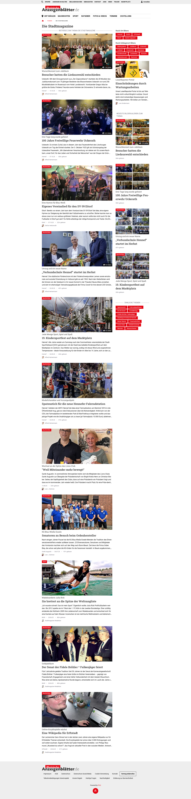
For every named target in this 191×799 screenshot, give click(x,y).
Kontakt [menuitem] (98, 2)
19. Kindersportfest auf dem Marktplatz (67, 336)
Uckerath (143, 46)
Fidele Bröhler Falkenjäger (126, 314)
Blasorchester (131, 328)
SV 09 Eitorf (121, 311)
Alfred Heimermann (51, 94)
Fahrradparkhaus (136, 307)
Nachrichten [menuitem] (64, 16)
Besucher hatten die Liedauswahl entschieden (71, 73)
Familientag (133, 311)
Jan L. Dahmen (49, 489)
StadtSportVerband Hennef (126, 318)
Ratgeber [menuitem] (85, 16)
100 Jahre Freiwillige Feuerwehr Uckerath (69, 139)
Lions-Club (121, 325)
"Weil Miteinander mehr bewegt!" (63, 468)
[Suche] (42, 2)
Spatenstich (121, 307)
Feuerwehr (130, 50)
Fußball (119, 50)
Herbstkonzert (122, 57)
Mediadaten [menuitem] (88, 2)
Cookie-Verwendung (102, 774)
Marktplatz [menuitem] (125, 2)
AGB (56, 774)
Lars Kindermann (124, 103)
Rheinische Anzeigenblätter (60, 9)
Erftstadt (44, 749)
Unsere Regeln (77, 778)
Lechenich (133, 54)
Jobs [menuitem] (104, 2)
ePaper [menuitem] (47, 2)
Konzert (144, 54)
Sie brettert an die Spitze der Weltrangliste (69, 600)
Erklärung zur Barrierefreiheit (123, 778)
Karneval (141, 50)
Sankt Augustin (46, 551)
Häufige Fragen (91, 778)
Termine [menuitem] (113, 16)
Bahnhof (134, 57)
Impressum (47, 774)
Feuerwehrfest (135, 321)
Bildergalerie (121, 46)
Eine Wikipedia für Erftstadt (60, 731)
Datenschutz (65, 774)
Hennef (44, 91)
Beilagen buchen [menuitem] (75, 2)
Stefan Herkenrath (50, 225)
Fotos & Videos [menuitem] (100, 16)
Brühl (43, 617)
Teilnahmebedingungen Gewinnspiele (56, 778)
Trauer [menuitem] (116, 2)
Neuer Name (121, 321)
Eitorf (43, 222)
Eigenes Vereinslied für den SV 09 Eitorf (67, 205)
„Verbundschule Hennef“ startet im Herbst (68, 271)
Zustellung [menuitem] (125, 16)
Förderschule (121, 54)
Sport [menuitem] (75, 16)
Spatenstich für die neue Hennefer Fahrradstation (73, 402)
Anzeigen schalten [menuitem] (60, 2)
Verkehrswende (134, 325)
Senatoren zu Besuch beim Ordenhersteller (69, 534)
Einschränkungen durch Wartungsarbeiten (131, 84)
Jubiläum (133, 46)
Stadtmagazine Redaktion (53, 620)
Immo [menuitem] (110, 2)
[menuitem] (145, 2)
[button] (124, 123)
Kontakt (115, 774)
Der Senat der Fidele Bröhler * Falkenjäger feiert (72, 666)
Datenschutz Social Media (82, 774)
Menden (120, 328)
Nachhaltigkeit (105, 778)
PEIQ (99, 785)
